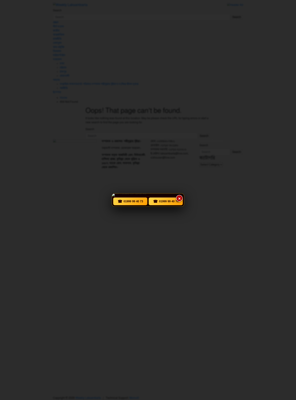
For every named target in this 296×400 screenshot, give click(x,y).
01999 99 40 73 (130, 201)
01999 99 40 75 (165, 201)
